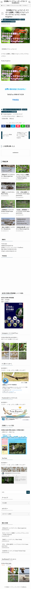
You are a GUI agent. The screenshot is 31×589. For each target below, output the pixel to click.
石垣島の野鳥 (5, 118)
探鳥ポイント (20, 116)
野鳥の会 (12, 118)
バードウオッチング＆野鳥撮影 (8, 21)
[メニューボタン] (1, 2)
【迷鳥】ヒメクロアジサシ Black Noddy (12, 540)
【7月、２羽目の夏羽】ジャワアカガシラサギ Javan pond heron (15, 546)
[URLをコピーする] (27, 126)
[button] (3, 126)
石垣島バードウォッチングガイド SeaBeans (15, 2)
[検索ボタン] (29, 2)
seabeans (15, 152)
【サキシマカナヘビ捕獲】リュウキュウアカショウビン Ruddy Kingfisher (15, 534)
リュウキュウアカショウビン (8, 116)
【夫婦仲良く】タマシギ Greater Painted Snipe (13, 551)
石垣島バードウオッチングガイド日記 (11, 19)
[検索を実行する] (28, 492)
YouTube (22, 19)
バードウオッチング (17, 114)
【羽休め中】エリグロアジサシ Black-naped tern (14, 528)
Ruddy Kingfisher (7, 114)
